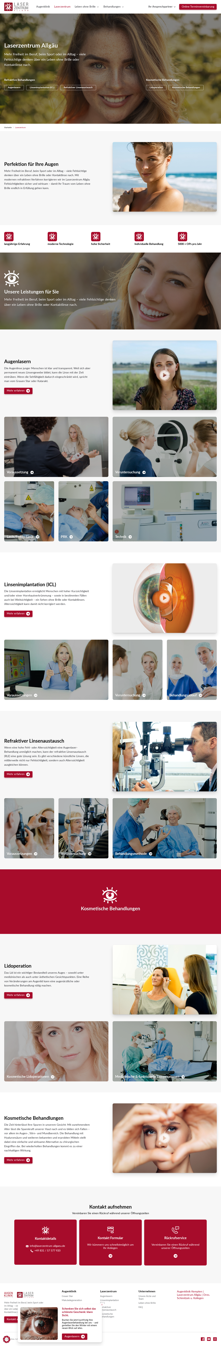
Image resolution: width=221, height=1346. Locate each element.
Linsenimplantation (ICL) (42, 87)
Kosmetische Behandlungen (186, 87)
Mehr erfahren (16, 390)
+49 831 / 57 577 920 (47, 1250)
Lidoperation (156, 87)
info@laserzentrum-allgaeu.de (47, 1246)
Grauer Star (67, 1296)
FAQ (140, 1307)
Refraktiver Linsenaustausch (78, 87)
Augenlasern (14, 87)
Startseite (8, 127)
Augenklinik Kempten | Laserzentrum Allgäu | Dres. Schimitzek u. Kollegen (193, 1295)
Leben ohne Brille (147, 1303)
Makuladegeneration (72, 1300)
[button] (165, 177)
